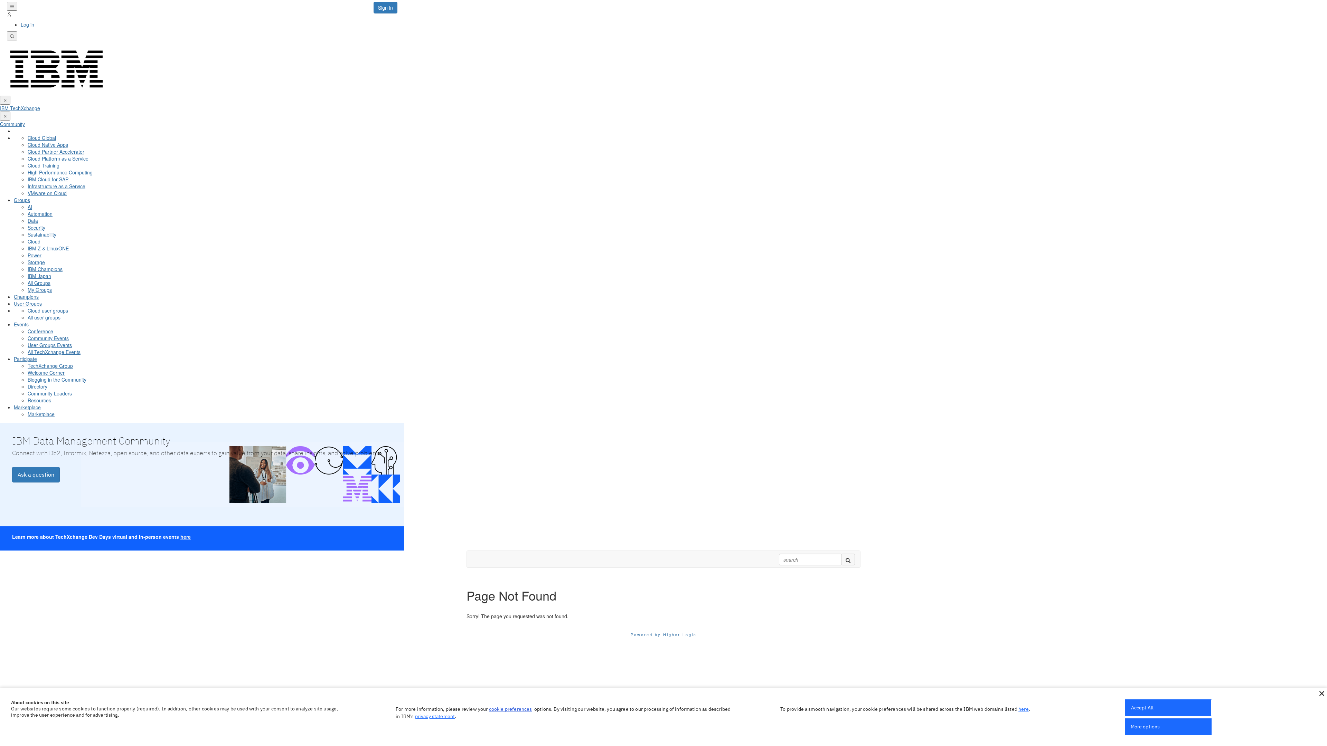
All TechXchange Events (54, 351)
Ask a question (36, 474)
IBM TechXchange (20, 108)
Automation (40, 213)
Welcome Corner (46, 372)
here (185, 536)
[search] (848, 559)
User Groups (28, 303)
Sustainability (42, 234)
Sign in (385, 7)
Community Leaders (50, 393)
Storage (36, 262)
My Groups (40, 289)
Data (33, 220)
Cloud (34, 241)
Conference (40, 331)
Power (34, 255)
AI (30, 206)
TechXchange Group (50, 365)
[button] (1321, 693)
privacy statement (435, 716)
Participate (25, 358)
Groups (22, 200)
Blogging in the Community (57, 379)
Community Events (48, 338)
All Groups (39, 282)
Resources (39, 400)
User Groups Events (50, 345)
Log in (27, 24)
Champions (26, 296)
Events (21, 324)
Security (36, 227)
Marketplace (27, 407)
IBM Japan (39, 275)
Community (12, 124)
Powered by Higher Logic (664, 634)
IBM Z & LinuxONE (48, 248)
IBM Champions (45, 269)
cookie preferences (510, 709)
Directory (37, 386)
